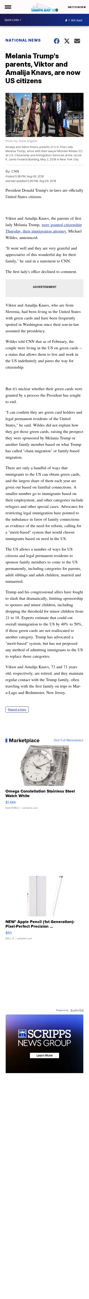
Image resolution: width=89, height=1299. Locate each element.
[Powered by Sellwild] (77, 1010)
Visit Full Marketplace (69, 740)
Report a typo (17, 709)
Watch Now (76, 7)
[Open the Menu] (7, 7)
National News (23, 40)
